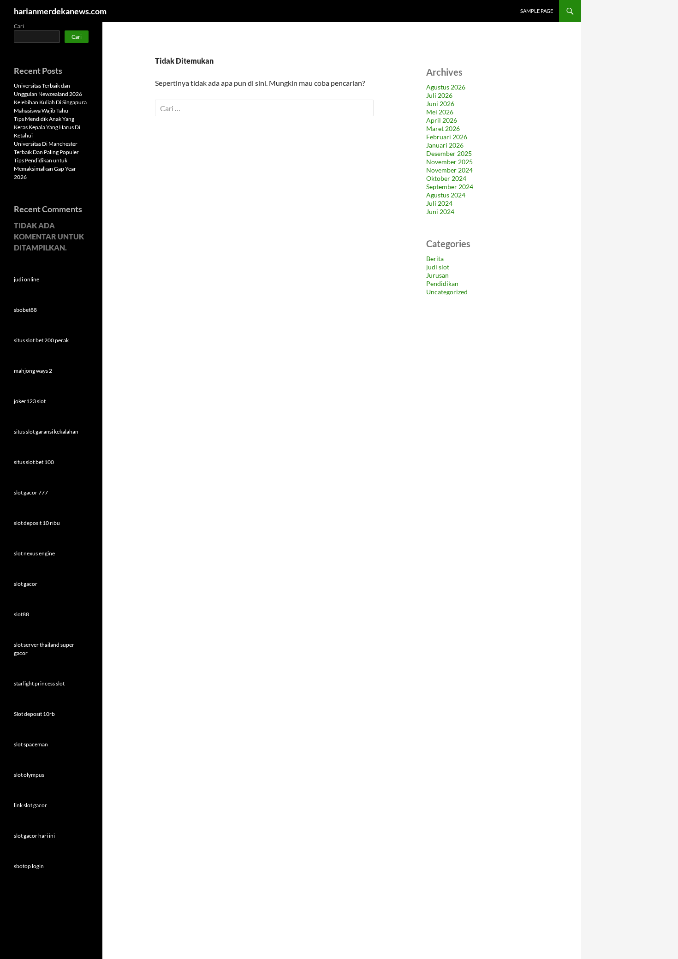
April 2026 (441, 120)
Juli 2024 (439, 203)
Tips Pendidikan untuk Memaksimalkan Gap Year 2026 (45, 168)
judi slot (437, 267)
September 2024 (449, 187)
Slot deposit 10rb (34, 713)
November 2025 (449, 162)
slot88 (21, 614)
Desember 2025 (449, 153)
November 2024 (449, 170)
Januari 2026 (445, 145)
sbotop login (29, 866)
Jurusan (437, 275)
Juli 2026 (439, 95)
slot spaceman (31, 744)
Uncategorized (447, 292)
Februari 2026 (446, 137)
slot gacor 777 (31, 492)
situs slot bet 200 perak (41, 340)
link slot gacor (30, 805)
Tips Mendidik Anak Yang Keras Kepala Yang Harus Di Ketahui (47, 127)
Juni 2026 (440, 103)
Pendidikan (442, 283)
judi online (26, 279)
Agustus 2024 (445, 195)
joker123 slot (30, 401)
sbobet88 (25, 309)
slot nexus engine (34, 553)
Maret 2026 (443, 128)
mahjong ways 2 (33, 370)
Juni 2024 (440, 211)
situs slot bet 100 (34, 462)
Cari (19, 26)
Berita (435, 258)
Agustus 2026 (445, 87)
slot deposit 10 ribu (37, 522)
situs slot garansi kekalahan (46, 431)
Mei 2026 (439, 112)
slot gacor (25, 583)
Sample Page (536, 11)
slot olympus (29, 774)
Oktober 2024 (446, 178)
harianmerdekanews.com (60, 11)
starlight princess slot (39, 683)
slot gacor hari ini (34, 835)
